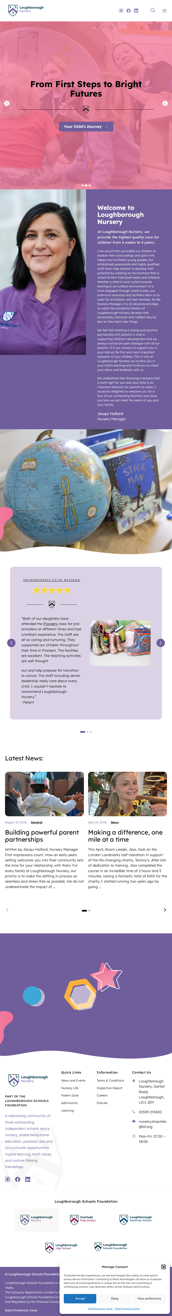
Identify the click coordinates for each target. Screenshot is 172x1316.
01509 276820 (150, 1112)
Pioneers (50, 623)
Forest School (82, 126)
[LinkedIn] (136, 11)
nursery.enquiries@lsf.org (152, 1124)
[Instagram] (121, 11)
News (115, 822)
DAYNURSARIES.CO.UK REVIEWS (51, 580)
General (36, 822)
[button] (164, 1267)
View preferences (149, 1298)
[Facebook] (128, 11)
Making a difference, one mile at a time (125, 836)
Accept (80, 1298)
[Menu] (164, 10)
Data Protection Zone (100, 1308)
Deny (115, 1298)
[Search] (153, 10)
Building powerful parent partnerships (42, 836)
